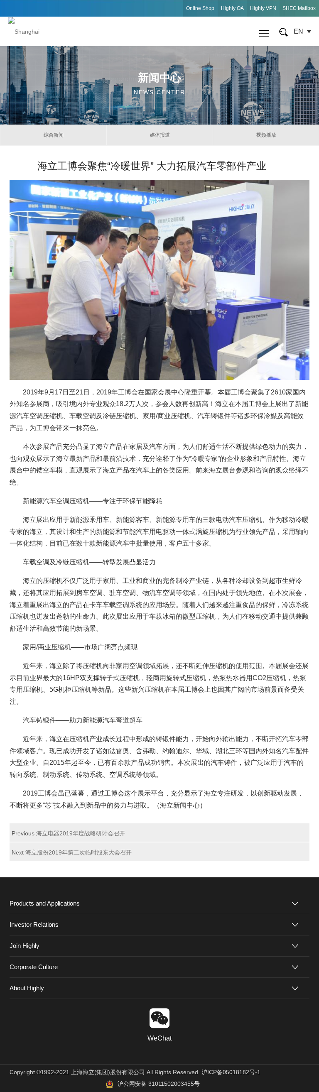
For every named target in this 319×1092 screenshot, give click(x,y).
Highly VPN (263, 8)
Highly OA (232, 8)
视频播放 (266, 135)
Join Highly (24, 945)
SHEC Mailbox (299, 8)
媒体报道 (160, 135)
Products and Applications (45, 903)
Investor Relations (34, 924)
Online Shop (200, 8)
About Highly (27, 988)
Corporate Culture (34, 966)
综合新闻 (54, 135)
